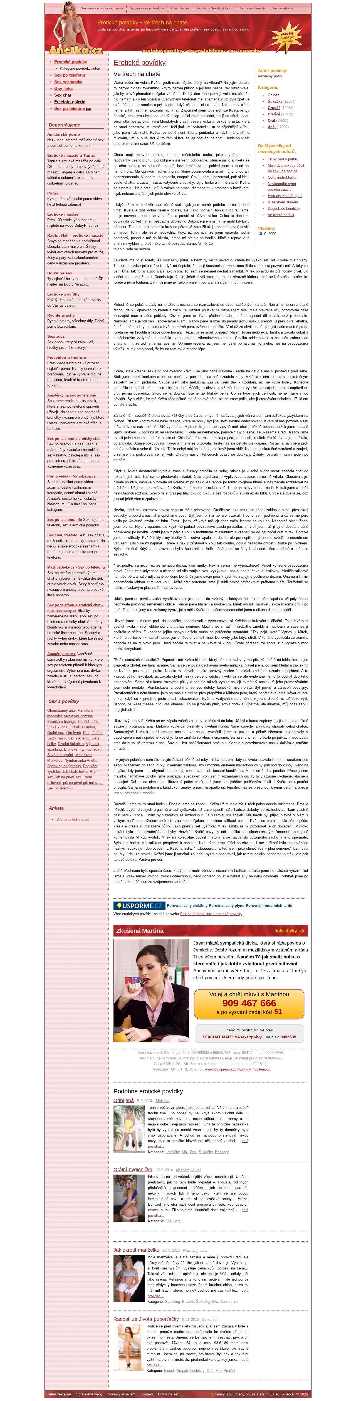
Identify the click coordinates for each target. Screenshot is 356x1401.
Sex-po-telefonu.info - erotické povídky (211, 914)
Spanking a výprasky (64, 766)
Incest (169, 1371)
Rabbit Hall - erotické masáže (75, 235)
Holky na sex (59, 273)
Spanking (172, 1301)
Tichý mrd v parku (282, 159)
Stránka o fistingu (61, 722)
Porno (53, 193)
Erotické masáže (62, 214)
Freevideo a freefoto (66, 357)
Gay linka (63, 88)
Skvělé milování (60, 755)
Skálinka (162, 1101)
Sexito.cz (56, 336)
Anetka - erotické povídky (65, 24)
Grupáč (274, 108)
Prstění (274, 114)
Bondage (222, 1152)
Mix (185, 1152)
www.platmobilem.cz (253, 1069)
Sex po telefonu (69, 75)
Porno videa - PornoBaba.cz (71, 476)
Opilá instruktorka (282, 177)
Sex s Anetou (79, 738)
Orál (271, 120)
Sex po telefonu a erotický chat (73, 438)
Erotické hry (73, 749)
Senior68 (209, 1319)
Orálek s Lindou (82, 727)
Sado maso (56, 738)
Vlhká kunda (57, 727)
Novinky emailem (121, 1394)
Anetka (288, 1394)
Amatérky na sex (61, 654)
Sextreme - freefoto (252, 8)
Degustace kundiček (284, 208)
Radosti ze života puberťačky (146, 1319)
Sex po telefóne (282, 8)
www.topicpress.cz (220, 1069)
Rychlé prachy (61, 315)
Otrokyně (73, 733)
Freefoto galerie (69, 101)
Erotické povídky (70, 61)
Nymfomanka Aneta (80, 760)
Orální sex (55, 733)
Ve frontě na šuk (281, 215)
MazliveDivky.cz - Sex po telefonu (76, 567)
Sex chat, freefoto (62, 535)
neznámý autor (270, 76)
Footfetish (93, 749)
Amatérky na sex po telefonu (71, 395)
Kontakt (146, 1394)
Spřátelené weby (89, 1394)
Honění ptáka (88, 722)
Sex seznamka (68, 81)
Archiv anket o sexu (73, 819)
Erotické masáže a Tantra (71, 155)
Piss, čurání (93, 733)
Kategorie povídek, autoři (80, 68)
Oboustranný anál (61, 710)
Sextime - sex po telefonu (147, 8)
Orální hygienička (132, 1169)
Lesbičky (172, 1152)
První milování (180, 8)
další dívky (286, 930)
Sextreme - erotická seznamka (102, 8)
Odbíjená (123, 1100)
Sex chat (62, 95)
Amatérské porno (63, 134)
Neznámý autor (188, 1170)
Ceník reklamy (58, 1394)
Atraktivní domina (78, 716)
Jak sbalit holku (75, 771)
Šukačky (275, 101)
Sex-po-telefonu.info (64, 520)
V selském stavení (283, 202)
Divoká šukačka (71, 744)
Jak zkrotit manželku (136, 1250)
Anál (272, 127)
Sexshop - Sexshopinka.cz (214, 8)
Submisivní (229, 1301)
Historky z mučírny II (285, 196)
